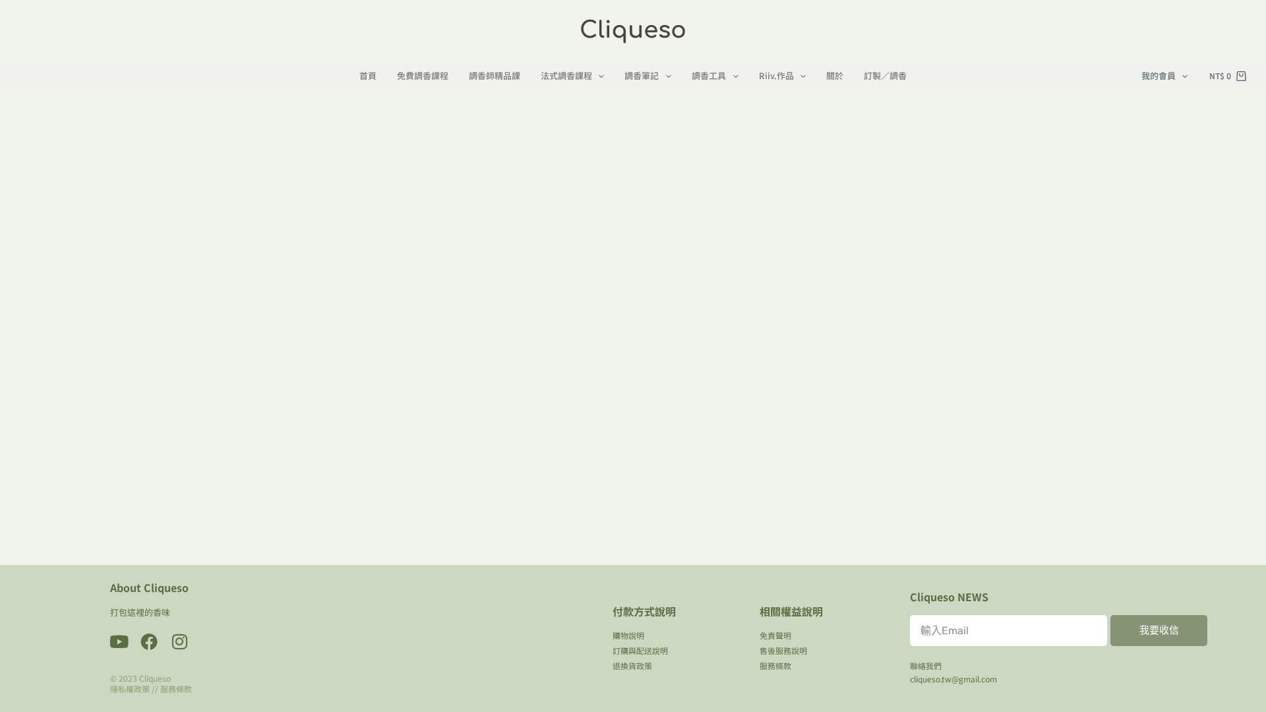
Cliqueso (155, 678)
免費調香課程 (422, 76)
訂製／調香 (885, 76)
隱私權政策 (130, 688)
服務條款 (176, 688)
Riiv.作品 (776, 76)
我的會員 (1158, 75)
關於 (834, 76)
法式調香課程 (566, 76)
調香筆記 (641, 76)
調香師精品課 (494, 76)
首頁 (368, 76)
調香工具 (709, 76)
